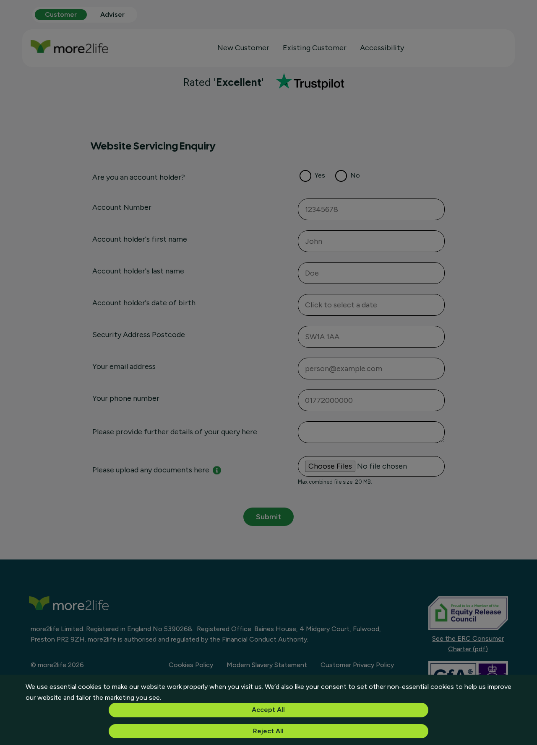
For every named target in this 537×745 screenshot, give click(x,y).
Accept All (268, 710)
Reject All (268, 731)
